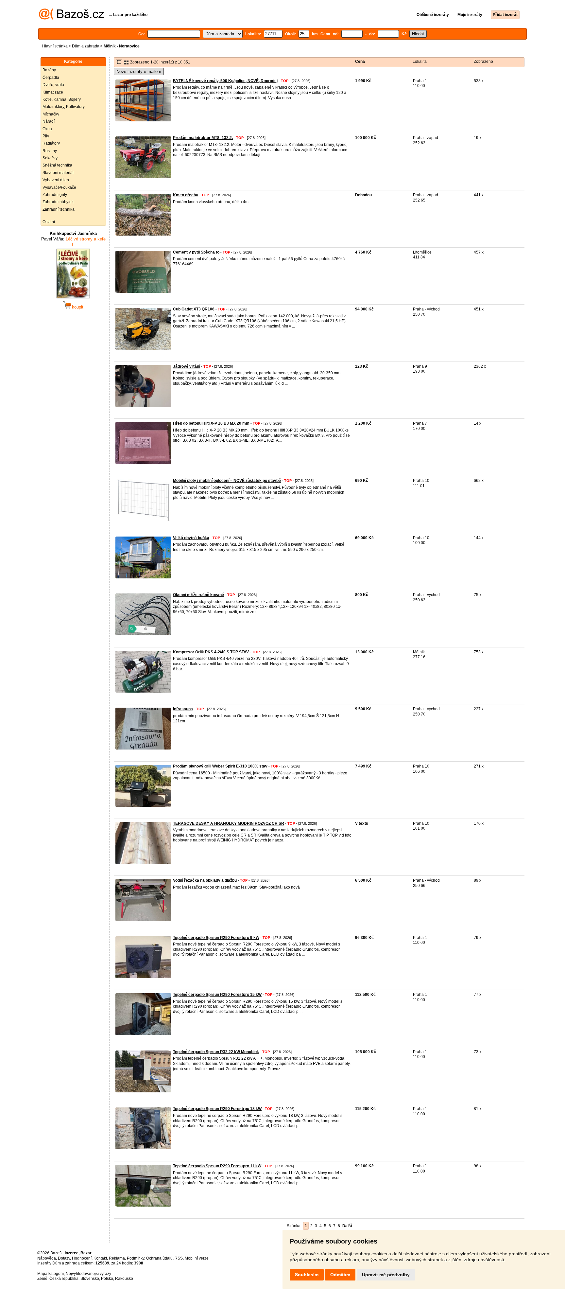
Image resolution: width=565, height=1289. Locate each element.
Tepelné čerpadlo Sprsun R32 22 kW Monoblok (216, 1052)
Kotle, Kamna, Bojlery (62, 99)
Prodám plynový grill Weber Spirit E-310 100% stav (220, 766)
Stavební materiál (58, 172)
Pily (46, 136)
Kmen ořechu (185, 195)
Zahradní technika (59, 209)
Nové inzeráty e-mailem (138, 71)
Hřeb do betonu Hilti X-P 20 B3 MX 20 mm (211, 423)
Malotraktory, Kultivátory (64, 106)
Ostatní (49, 222)
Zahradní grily (55, 194)
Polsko (107, 1278)
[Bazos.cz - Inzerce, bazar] (71, 18)
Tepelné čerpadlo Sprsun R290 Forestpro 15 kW (217, 994)
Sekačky (50, 158)
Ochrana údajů (159, 1258)
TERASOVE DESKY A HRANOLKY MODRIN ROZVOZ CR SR (228, 823)
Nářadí (49, 121)
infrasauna (183, 709)
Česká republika (63, 1278)
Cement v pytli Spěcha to (196, 252)
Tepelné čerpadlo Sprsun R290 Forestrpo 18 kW (217, 1108)
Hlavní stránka (55, 46)
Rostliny (50, 151)
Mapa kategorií (50, 1273)
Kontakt (100, 1258)
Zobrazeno (483, 61)
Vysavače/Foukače (59, 187)
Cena (360, 61)
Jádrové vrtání (186, 366)
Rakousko (124, 1278)
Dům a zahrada (85, 46)
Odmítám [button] (340, 1274)
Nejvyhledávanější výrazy (88, 1273)
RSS (179, 1258)
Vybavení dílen (56, 180)
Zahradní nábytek (58, 202)
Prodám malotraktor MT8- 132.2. (203, 137)
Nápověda (46, 1258)
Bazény (49, 70)
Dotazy (64, 1258)
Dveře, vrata (53, 84)
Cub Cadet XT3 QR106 (193, 309)
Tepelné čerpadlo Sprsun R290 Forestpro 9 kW (216, 937)
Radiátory (51, 143)
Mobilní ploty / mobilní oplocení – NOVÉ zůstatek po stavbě (227, 480)
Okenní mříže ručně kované (198, 594)
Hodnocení (82, 1258)
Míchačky (51, 114)
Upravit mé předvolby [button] (386, 1274)
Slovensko (89, 1278)
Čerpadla (51, 77)
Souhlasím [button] (306, 1274)
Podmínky (135, 1258)
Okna (47, 129)
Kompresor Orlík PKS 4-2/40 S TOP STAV (211, 652)
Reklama (117, 1258)
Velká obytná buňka (191, 538)
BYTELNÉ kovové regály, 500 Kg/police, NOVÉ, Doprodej (225, 81)
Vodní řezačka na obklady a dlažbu (205, 880)
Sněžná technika (57, 165)
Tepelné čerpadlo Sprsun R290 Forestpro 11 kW (217, 1166)
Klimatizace (53, 92)
